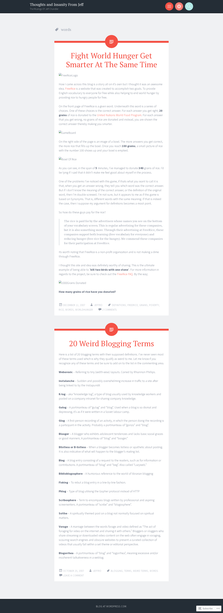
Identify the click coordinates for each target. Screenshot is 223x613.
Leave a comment (73, 575)
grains (143, 305)
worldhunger (84, 309)
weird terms (140, 570)
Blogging (117, 570)
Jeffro (98, 305)
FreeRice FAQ (125, 274)
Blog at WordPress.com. (111, 606)
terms (128, 570)
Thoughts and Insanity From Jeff (56, 4)
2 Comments (109, 309)
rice (61, 309)
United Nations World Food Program (119, 115)
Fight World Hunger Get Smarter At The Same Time (111, 59)
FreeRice (70, 88)
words (69, 309)
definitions (119, 305)
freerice (132, 305)
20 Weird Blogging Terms (111, 343)
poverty (154, 305)
